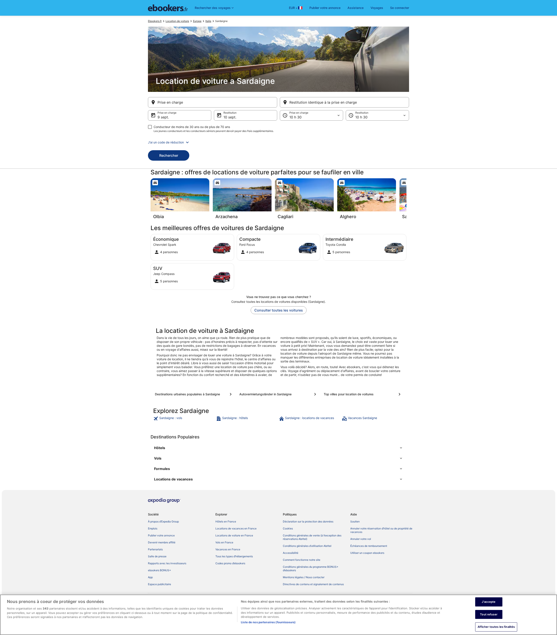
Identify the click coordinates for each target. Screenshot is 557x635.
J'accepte (488, 601)
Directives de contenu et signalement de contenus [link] (313, 584)
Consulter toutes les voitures (278, 310)
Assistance (355, 8)
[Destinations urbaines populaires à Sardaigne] (194, 394)
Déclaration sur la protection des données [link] (308, 521)
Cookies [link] (288, 528)
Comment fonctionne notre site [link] (301, 559)
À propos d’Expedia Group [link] (163, 521)
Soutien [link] (355, 521)
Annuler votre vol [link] (360, 539)
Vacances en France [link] (227, 549)
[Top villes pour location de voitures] (363, 394)
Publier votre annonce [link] (161, 535)
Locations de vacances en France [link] (236, 528)
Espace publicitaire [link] (159, 584)
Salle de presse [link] (157, 556)
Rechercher (168, 155)
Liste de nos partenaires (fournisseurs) (268, 622)
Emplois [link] (152, 528)
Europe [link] (197, 21)
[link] (184, 418)
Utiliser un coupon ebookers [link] (367, 552)
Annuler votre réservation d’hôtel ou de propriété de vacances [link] (381, 530)
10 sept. (229, 117)
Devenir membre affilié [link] (161, 542)
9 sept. (163, 117)
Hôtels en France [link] (225, 521)
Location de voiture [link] (177, 21)
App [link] (150, 577)
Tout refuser (488, 614)
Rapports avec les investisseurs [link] (167, 563)
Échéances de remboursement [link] (368, 545)
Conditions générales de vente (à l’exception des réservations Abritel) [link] (312, 537)
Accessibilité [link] (290, 552)
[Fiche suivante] (406, 200)
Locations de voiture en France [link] (234, 535)
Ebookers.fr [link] (155, 21)
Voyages (377, 8)
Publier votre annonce (325, 8)
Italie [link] (208, 21)
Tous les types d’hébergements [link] (234, 556)
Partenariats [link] (155, 549)
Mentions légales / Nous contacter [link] (303, 577)
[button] (278, 142)
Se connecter (399, 8)
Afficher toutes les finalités (496, 626)
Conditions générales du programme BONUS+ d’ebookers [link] (310, 568)
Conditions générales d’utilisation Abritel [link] (307, 545)
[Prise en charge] (212, 102)
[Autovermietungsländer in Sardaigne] (278, 394)
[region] (278, 615)
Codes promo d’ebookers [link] (230, 563)
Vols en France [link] (224, 542)
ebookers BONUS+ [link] (159, 570)
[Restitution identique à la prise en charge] (344, 102)
